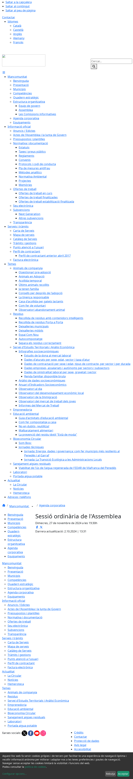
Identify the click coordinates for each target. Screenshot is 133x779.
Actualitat (8, 671)
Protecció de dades (86, 741)
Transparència (17, 634)
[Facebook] (31, 733)
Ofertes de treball (19, 621)
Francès (18, 42)
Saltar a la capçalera (19, 2)
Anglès (17, 34)
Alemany (18, 38)
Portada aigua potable (22, 725)
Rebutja (110, 773)
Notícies (13, 680)
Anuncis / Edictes (19, 605)
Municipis (14, 523)
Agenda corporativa (52, 505)
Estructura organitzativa (23, 588)
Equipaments (16, 556)
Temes (6, 688)
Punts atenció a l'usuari (23, 659)
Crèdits (78, 732)
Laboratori (14, 721)
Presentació (15, 519)
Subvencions (16, 630)
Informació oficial (13, 601)
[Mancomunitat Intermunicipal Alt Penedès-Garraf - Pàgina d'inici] (23, 60)
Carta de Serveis (18, 642)
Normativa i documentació (25, 617)
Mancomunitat (19, 506)
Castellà (18, 30)
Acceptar (123, 773)
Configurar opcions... (14, 773)
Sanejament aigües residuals (26, 717)
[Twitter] (25, 733)
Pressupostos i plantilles (23, 613)
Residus (13, 696)
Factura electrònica (20, 667)
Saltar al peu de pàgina (21, 10)
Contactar (8, 17)
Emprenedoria (17, 705)
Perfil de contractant (21, 663)
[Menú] (4, 72)
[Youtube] (37, 733)
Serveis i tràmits (12, 638)
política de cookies (35, 766)
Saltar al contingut (18, 6)
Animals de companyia (22, 692)
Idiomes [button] (13, 21)
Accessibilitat (82, 749)
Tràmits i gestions (19, 655)
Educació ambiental (20, 709)
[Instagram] (43, 733)
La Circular (14, 676)
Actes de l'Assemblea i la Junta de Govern (34, 609)
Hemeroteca (16, 684)
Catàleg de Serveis (20, 651)
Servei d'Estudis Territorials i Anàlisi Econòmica (38, 701)
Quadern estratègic (20, 584)
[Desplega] (32, 506)
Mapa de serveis (18, 646)
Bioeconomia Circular (22, 713)
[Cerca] (94, 66)
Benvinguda (15, 515)
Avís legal (80, 745)
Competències (17, 527)
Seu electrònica (18, 626)
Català (17, 26)
